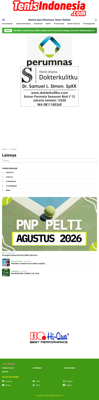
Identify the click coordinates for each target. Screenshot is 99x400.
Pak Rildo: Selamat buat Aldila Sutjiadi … (29, 263)
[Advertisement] (49, 126)
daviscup (10, 172)
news (8, 190)
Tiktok (37, 385)
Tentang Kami (69, 368)
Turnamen (15, 271)
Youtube (8, 385)
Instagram (69, 381)
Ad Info (5, 372)
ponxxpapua (11, 181)
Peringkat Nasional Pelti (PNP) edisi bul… (20, 255)
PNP (3, 253)
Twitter (37, 381)
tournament (11, 186)
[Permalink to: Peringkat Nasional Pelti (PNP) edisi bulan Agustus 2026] (49, 224)
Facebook (8, 381)
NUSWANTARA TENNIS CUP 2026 (25, 273)
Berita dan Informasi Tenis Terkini (49, 19)
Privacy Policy (8, 368)
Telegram (69, 385)
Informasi (37, 368)
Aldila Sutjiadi (16, 261)
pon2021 (9, 177)
